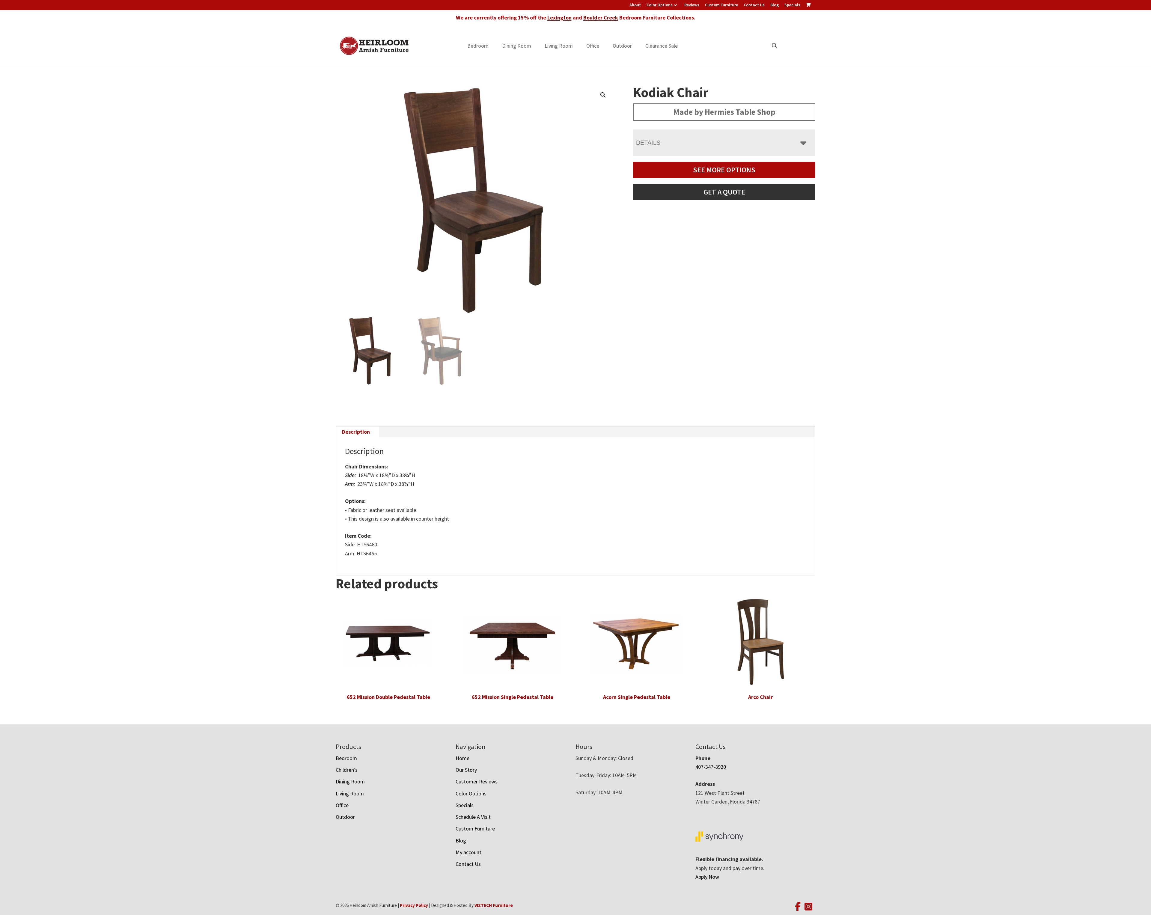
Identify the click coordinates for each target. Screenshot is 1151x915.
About (635, 4)
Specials (792, 4)
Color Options (660, 4)
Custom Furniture (721, 4)
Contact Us (754, 4)
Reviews (691, 4)
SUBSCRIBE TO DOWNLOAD (635, 495)
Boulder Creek (600, 17)
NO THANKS (634, 517)
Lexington (559, 17)
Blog (774, 4)
